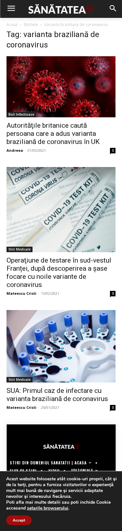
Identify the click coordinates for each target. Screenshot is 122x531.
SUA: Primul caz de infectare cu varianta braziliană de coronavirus (57, 395)
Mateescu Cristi (21, 293)
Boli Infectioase (21, 114)
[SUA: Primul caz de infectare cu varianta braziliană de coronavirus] (61, 346)
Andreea (15, 150)
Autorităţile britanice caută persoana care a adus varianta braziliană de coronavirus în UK (53, 134)
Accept (19, 520)
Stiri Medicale (19, 249)
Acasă (12, 24)
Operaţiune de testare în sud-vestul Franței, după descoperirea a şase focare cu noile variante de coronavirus (59, 272)
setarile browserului (47, 508)
